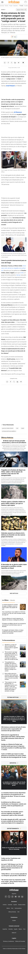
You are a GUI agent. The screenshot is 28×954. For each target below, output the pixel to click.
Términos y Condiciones (8, 941)
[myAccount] (25, 2)
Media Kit (14, 932)
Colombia (10, 904)
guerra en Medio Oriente (7, 428)
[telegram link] (19, 896)
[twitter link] (9, 896)
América (5, 904)
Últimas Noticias (12, 911)
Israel (21, 272)
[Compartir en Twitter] (11, 62)
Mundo (3, 9)
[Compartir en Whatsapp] (4, 62)
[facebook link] (6, 896)
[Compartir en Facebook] (8, 62)
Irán (17, 428)
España (15, 904)
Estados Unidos (21, 904)
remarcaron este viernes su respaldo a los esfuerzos (13, 268)
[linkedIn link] (22, 896)
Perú (12, 908)
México (8, 908)
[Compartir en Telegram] (18, 62)
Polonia (5, 5)
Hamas (18, 275)
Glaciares (14, 5)
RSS (18, 911)
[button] (2, 2)
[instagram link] (12, 896)
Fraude (9, 5)
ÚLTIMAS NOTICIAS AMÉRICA (9, 431)
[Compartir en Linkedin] (15, 62)
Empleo (14, 920)
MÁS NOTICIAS (14, 593)
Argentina (5, 929)
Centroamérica (18, 908)
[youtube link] (15, 896)
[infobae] (14, 2)
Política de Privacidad (20, 941)
